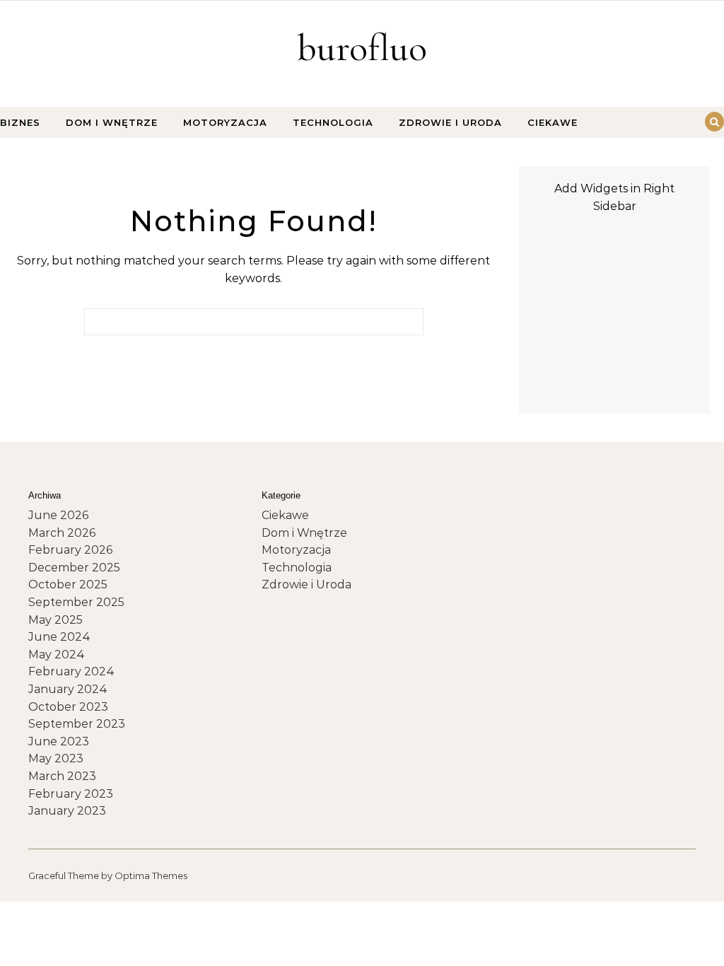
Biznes (20, 122)
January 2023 (67, 810)
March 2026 (61, 533)
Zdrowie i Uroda (450, 122)
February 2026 (70, 550)
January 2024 (67, 689)
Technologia (333, 122)
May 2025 (55, 620)
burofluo (362, 48)
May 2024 (56, 654)
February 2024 (71, 671)
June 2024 (59, 637)
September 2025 (76, 602)
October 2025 (67, 584)
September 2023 (76, 724)
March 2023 (62, 776)
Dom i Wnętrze (112, 122)
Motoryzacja (225, 122)
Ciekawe (552, 122)
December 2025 (74, 567)
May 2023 (55, 758)
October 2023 (68, 707)
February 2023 (70, 794)
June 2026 (58, 515)
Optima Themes (151, 875)
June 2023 (58, 741)
